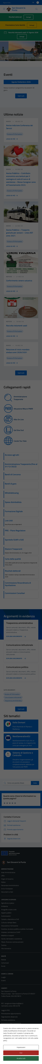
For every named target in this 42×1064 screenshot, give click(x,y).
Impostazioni (21, 1047)
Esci (21, 1053)
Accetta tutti (21, 1058)
